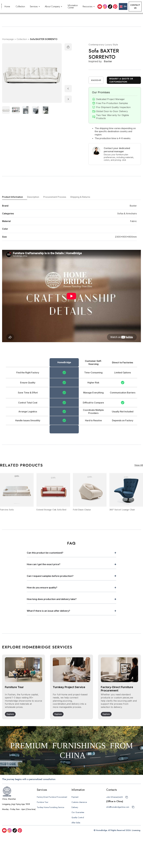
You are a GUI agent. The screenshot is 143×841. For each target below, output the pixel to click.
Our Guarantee (78, 812)
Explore (10, 714)
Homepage (8, 39)
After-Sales (76, 822)
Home (7, 6)
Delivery (75, 807)
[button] (35, 6)
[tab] (14, 197)
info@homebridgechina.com (117, 807)
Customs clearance (79, 802)
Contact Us (135, 6)
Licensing (136, 830)
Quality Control (78, 817)
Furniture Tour (42, 802)
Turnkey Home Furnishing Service (50, 807)
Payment (75, 797)
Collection (20, 6)
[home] (1, 6)
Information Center (73, 6)
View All (138, 465)
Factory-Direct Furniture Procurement (52, 797)
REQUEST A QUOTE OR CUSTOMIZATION (121, 80)
